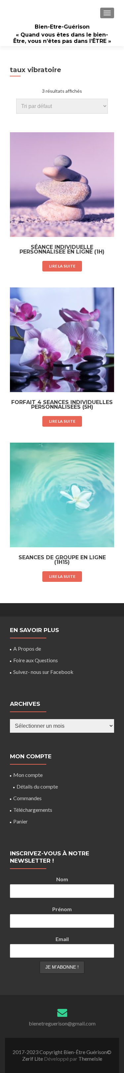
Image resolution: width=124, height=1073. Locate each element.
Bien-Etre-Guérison (62, 27)
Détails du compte (37, 786)
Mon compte (28, 775)
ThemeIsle (90, 1058)
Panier (20, 821)
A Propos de (27, 648)
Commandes (27, 798)
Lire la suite (62, 266)
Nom (62, 879)
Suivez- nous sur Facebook (43, 672)
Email (62, 939)
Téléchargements (32, 809)
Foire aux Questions (35, 660)
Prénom (62, 909)
